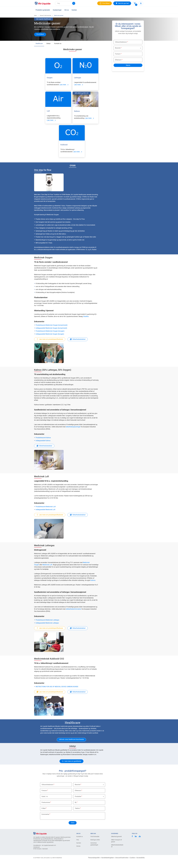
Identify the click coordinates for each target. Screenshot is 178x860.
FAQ (77, 840)
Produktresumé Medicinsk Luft (46, 506)
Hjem (35, 15)
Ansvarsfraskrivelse (121, 857)
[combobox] (65, 3)
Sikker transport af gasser (116, 840)
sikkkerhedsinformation (73, 609)
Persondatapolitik (94, 857)
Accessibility (140, 857)
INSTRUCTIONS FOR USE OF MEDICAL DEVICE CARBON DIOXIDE (57, 686)
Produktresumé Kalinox (43, 437)
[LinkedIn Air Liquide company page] (136, 837)
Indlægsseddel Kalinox (43, 440)
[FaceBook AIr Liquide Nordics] (132, 837)
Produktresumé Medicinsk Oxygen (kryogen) (50, 331)
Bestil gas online (95, 840)
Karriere (74, 10)
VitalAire (86, 316)
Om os (66, 10)
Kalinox (92, 580)
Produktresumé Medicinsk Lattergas (47, 620)
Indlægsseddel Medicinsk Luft (45, 509)
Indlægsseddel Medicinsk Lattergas (47, 623)
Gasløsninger (57, 10)
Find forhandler (94, 836)
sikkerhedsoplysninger (73, 427)
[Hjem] (40, 833)
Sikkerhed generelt (116, 836)
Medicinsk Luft (47, 565)
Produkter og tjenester (43, 10)
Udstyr (48, 43)
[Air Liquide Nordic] (140, 837)
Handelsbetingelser (107, 857)
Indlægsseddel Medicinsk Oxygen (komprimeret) (51, 328)
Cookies (132, 857)
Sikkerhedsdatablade (117, 845)
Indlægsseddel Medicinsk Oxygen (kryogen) (50, 334)
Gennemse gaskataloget (94, 844)
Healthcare (39, 43)
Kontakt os (57, 43)
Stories (78, 846)
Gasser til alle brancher (45, 15)
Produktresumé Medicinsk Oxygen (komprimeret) (51, 325)
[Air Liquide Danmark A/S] (42, 3)
